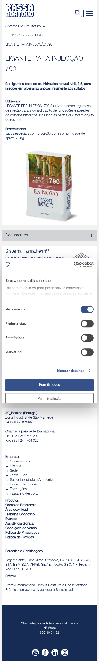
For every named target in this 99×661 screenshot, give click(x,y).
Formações (18, 489)
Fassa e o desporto (24, 494)
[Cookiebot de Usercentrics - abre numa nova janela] (73, 264)
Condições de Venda (21, 528)
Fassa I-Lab (18, 475)
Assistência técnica (19, 523)
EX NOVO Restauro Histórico (26, 35)
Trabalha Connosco (20, 514)
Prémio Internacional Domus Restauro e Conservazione (46, 585)
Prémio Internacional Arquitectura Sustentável (39, 590)
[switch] (87, 323)
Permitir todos (49, 385)
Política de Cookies (19, 537)
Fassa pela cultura (23, 484)
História (15, 466)
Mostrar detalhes (70, 371)
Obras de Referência (20, 505)
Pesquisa (79, 13)
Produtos (12, 500)
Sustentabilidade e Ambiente (31, 480)
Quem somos (20, 461)
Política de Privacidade (22, 533)
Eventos (11, 519)
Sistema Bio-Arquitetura (23, 26)
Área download (16, 510)
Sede (14, 471)
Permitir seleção (49, 399)
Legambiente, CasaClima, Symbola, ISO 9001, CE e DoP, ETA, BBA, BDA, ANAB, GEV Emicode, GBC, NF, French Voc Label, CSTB (48, 565)
